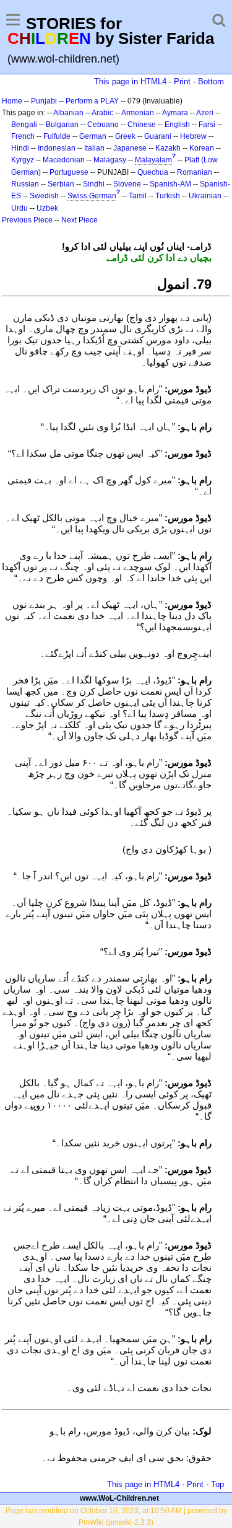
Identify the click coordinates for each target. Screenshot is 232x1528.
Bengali (24, 124)
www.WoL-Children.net (119, 1498)
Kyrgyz (22, 160)
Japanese (130, 148)
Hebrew (193, 136)
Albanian (68, 112)
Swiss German (91, 195)
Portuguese (68, 172)
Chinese (141, 124)
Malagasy (109, 160)
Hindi (20, 148)
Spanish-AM (170, 184)
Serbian (61, 184)
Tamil (138, 195)
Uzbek (47, 208)
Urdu (19, 208)
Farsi (207, 124)
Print (182, 81)
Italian (94, 148)
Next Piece (79, 220)
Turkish (167, 195)
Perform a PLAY (92, 101)
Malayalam (153, 160)
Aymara (175, 112)
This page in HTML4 (130, 81)
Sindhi (94, 184)
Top (217, 1484)
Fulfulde (57, 136)
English (177, 124)
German (92, 136)
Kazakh (168, 148)
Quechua (152, 172)
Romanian (194, 172)
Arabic (102, 112)
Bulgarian (62, 124)
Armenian (137, 112)
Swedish (44, 195)
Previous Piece (27, 220)
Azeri (204, 112)
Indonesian (56, 148)
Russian (25, 184)
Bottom (211, 81)
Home (12, 101)
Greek (125, 136)
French (23, 136)
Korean (201, 148)
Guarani (157, 136)
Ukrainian (205, 195)
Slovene (127, 184)
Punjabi (44, 101)
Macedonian (64, 160)
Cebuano (103, 124)
